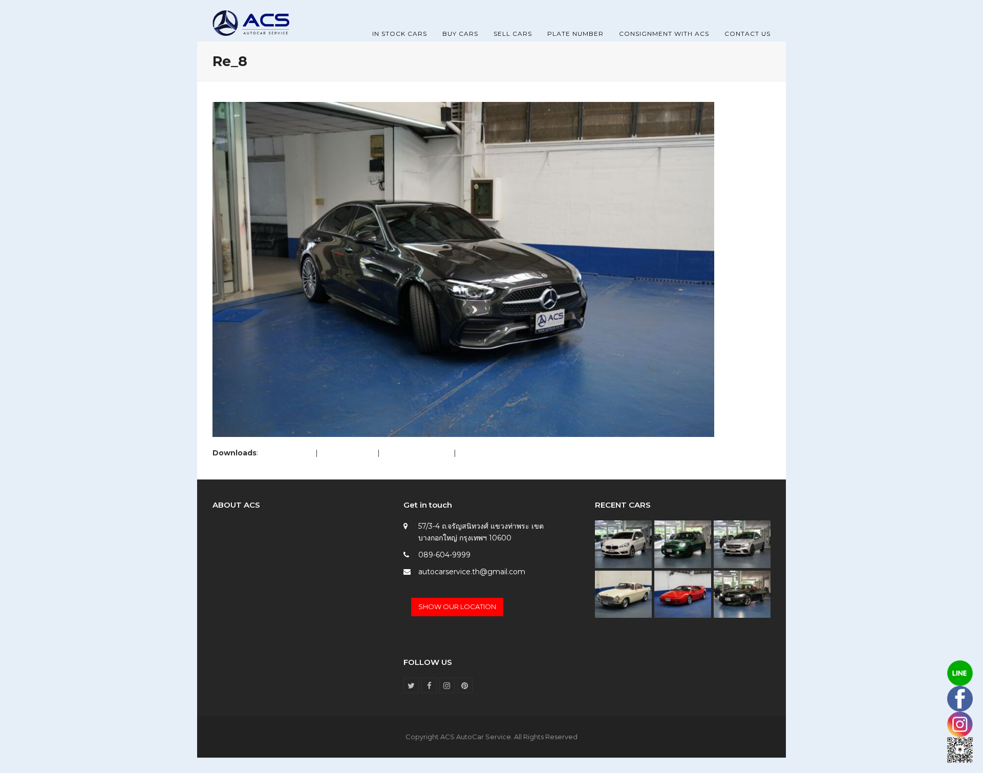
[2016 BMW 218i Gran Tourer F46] (623, 543)
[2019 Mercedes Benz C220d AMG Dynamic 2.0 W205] (742, 543)
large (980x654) (347, 452)
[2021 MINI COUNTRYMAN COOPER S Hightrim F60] (682, 543)
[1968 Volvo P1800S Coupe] (623, 593)
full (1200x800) (286, 452)
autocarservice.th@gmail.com (471, 571)
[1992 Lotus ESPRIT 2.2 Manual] (682, 593)
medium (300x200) (417, 452)
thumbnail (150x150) (493, 452)
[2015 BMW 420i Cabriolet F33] (742, 593)
